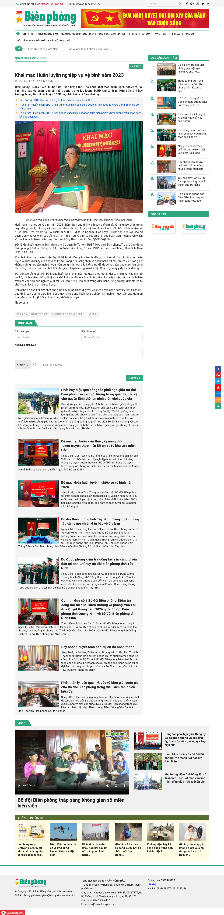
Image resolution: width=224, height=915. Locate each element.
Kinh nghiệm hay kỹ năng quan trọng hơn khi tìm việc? (160, 848)
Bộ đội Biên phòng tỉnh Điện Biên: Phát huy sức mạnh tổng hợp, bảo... (191, 197)
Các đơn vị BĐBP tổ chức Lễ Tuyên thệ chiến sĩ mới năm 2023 (55, 100)
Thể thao (174, 34)
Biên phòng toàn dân (102, 34)
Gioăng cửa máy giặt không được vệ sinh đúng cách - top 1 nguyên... (191, 849)
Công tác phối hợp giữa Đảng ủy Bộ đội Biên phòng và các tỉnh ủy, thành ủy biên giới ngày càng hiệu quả (185, 739)
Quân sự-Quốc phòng (74, 34)
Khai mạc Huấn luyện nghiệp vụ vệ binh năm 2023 (69, 75)
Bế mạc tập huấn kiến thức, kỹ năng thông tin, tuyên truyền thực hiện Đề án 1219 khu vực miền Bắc (98, 445)
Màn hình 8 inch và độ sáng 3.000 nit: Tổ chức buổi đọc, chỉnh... (128, 849)
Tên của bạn (22, 331)
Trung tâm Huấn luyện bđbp (32, 314)
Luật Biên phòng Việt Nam (43, 49)
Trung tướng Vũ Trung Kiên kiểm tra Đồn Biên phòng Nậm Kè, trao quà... (191, 86)
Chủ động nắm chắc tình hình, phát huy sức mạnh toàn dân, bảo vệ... (192, 134)
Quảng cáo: (161, 880)
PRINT (137, 66)
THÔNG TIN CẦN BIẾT (32, 818)
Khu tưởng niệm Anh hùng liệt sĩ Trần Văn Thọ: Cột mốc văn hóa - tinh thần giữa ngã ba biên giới (184, 778)
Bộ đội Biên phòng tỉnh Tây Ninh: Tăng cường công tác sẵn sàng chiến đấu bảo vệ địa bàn (100, 521)
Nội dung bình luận (25, 345)
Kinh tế (132, 34)
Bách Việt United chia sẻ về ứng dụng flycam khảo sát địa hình (63, 849)
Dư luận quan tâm (163, 57)
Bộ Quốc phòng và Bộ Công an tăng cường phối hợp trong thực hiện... (192, 102)
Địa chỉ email (88, 331)
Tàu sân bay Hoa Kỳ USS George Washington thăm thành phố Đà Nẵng (192, 181)
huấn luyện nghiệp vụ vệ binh (68, 314)
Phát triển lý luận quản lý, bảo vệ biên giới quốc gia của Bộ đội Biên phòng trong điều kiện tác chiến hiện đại (100, 687)
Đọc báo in (158, 214)
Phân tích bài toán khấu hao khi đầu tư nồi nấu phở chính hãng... (94, 849)
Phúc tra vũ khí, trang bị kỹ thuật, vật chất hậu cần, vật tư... (191, 118)
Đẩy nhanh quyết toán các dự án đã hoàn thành (97, 647)
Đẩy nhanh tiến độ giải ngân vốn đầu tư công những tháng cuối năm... (191, 165)
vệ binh (93, 314)
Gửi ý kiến (134, 378)
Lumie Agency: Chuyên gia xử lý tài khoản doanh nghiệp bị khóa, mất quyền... (30, 849)
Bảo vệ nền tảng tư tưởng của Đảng (88, 49)
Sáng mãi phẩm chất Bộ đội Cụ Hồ (49, 40)
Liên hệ (152, 884)
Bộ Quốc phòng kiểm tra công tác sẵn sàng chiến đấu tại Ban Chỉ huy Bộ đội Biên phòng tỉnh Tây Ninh (99, 563)
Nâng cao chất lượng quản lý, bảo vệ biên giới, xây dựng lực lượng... (191, 150)
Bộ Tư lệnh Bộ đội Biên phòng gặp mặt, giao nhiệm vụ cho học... (191, 68)
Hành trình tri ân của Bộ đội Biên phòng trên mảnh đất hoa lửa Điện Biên (185, 758)
